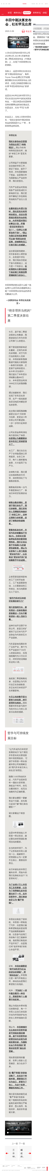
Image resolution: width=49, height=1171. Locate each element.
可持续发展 (27, 17)
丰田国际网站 (18, 1165)
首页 (9, 13)
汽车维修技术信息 (12, 1170)
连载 (44, 13)
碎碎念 (37, 17)
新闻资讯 (36, 13)
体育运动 (17, 17)
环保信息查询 (9, 1170)
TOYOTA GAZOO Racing (19, 1166)
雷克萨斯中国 (6, 1166)
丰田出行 (12, 1166)
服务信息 (3, 1170)
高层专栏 (26, 13)
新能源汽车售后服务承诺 (6, 1170)
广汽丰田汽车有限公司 (13, 1165)
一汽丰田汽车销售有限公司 (7, 1165)
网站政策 (17, 1170)
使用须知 (15, 1170)
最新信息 (17, 13)
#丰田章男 (38, 29)
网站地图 (19, 1170)
